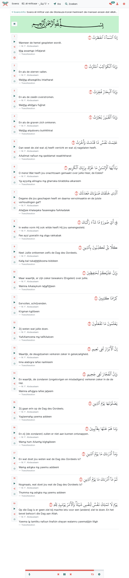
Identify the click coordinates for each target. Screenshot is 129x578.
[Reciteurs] (29, 574)
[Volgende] (71, 574)
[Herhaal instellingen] (92, 574)
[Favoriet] (14, 52)
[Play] (14, 41)
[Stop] (14, 24)
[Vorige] (58, 574)
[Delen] (14, 47)
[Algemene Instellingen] (99, 574)
